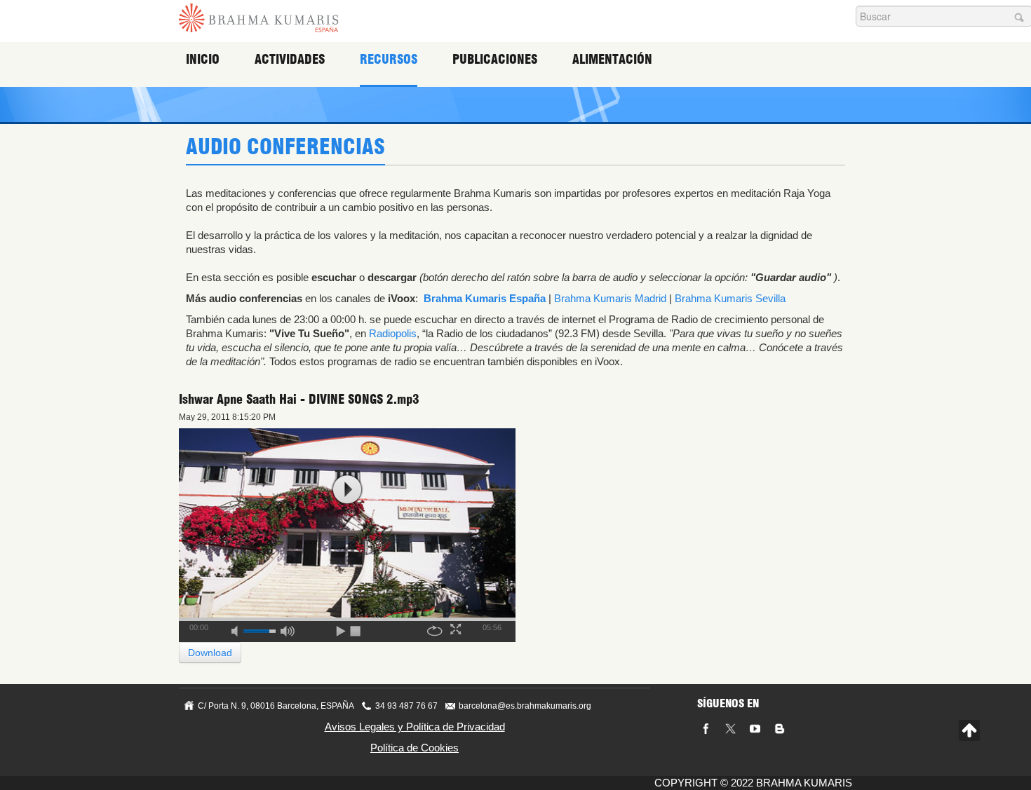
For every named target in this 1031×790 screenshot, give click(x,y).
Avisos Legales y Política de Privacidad (415, 727)
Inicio (203, 59)
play (347, 489)
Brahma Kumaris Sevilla (730, 298)
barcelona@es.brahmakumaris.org (525, 706)
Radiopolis (393, 333)
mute (239, 628)
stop (356, 628)
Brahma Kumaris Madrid (610, 298)
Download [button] (210, 652)
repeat (435, 628)
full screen (457, 628)
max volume (287, 628)
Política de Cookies (414, 748)
